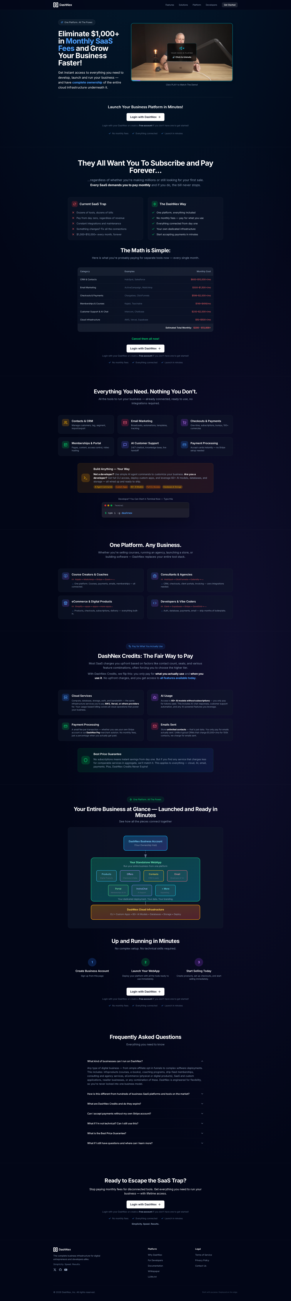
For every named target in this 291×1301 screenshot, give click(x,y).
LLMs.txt (152, 1276)
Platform (197, 4)
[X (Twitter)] (54, 1269)
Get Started (230, 4)
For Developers (155, 1260)
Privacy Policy (202, 1260)
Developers (211, 4)
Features (170, 4)
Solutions (183, 4)
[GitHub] (60, 1269)
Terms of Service (203, 1254)
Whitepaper (154, 1271)
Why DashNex (155, 1254)
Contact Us (200, 1265)
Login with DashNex (143, 117)
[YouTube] (65, 1269)
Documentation (155, 1265)
